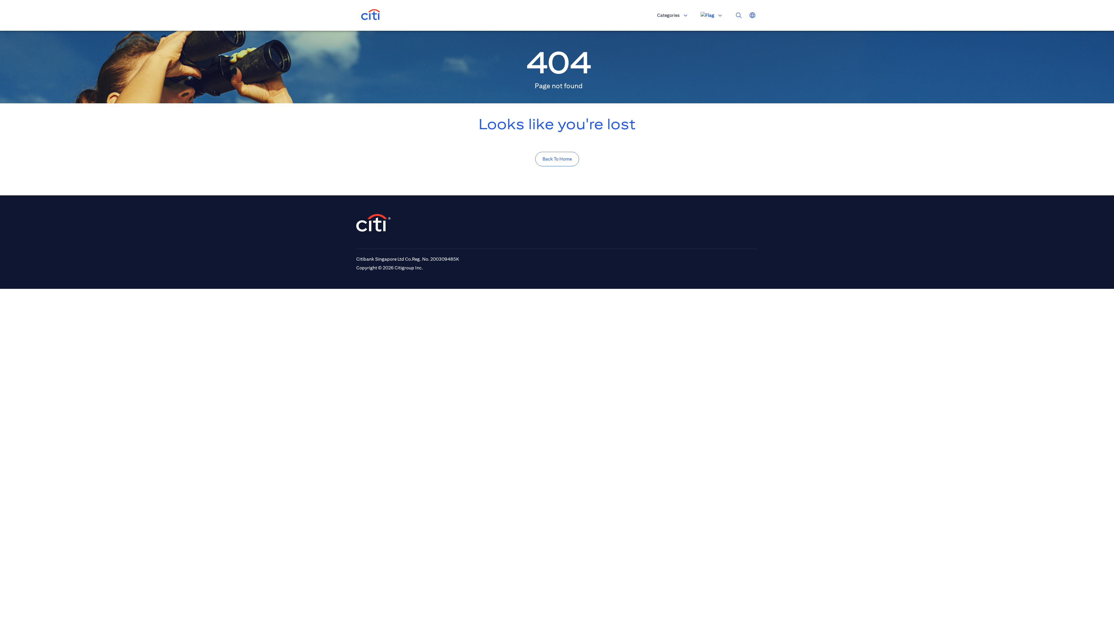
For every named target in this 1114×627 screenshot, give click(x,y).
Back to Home (557, 159)
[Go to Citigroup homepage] (373, 223)
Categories (668, 15)
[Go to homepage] (370, 15)
